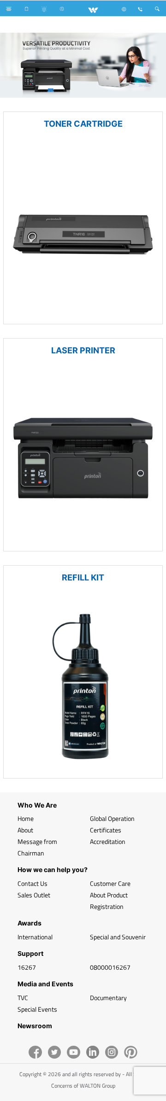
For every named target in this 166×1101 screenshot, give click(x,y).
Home (26, 818)
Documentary (108, 997)
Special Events (37, 1009)
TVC (23, 997)
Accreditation (107, 841)
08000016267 (110, 967)
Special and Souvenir (118, 937)
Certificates (105, 830)
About (25, 830)
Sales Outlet (34, 895)
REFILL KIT (83, 577)
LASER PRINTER (83, 350)
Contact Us (32, 883)
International (35, 937)
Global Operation (112, 818)
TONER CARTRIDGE (83, 124)
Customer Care (110, 883)
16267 (27, 967)
